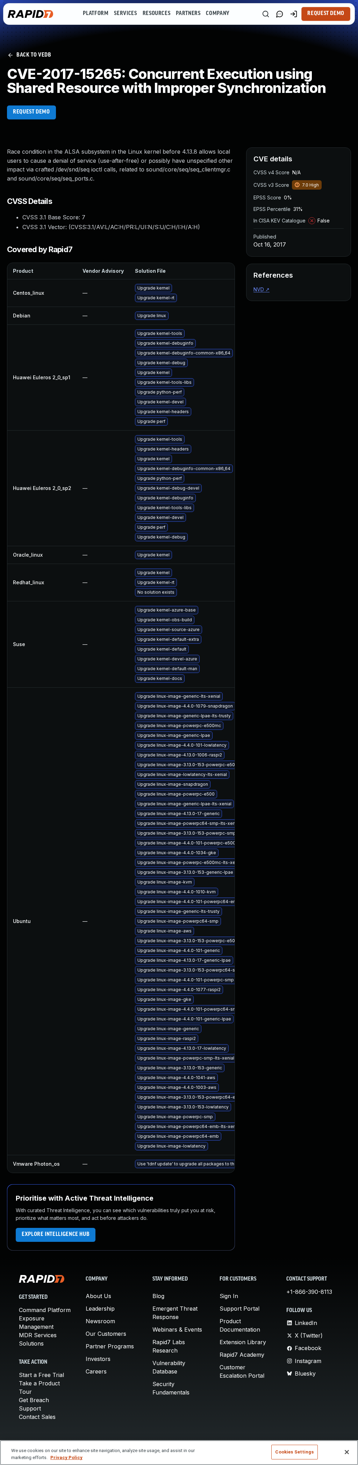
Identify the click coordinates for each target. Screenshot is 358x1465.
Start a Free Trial (41, 1374)
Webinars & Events (177, 1329)
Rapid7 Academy (242, 1354)
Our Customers (106, 1333)
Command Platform (45, 1309)
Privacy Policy (66, 1457)
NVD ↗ (261, 289)
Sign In (229, 1295)
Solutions (31, 1343)
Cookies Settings (294, 1452)
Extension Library (243, 1342)
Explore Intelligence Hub (56, 1234)
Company (217, 13)
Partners (188, 13)
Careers (96, 1371)
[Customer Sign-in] (293, 14)
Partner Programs (110, 1346)
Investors (98, 1358)
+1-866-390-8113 (309, 1291)
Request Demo (325, 13)
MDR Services (38, 1335)
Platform (95, 13)
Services (125, 13)
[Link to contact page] (279, 14)
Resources (157, 13)
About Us (98, 1295)
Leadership (100, 1308)
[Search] (265, 14)
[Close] (347, 1452)
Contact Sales (37, 1416)
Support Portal (239, 1308)
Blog (158, 1295)
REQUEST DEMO (31, 112)
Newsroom (100, 1321)
